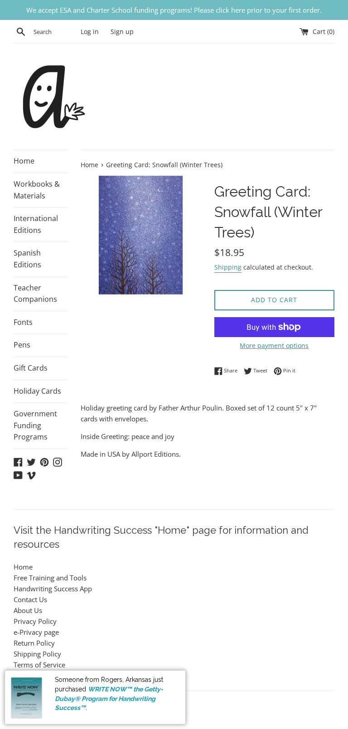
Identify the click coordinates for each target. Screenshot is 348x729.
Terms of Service (39, 664)
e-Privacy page (36, 632)
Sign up (122, 32)
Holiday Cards (37, 391)
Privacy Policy (35, 621)
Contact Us (30, 599)
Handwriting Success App (53, 588)
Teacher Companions (35, 293)
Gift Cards (31, 368)
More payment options (274, 345)
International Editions (36, 224)
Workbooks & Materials (37, 190)
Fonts (23, 322)
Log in (90, 32)
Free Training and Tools (50, 577)
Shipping (228, 267)
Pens (22, 345)
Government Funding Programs (35, 425)
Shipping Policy (37, 653)
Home (24, 161)
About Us (28, 610)
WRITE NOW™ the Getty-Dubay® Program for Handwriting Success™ (109, 698)
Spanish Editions (27, 259)
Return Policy (34, 642)
